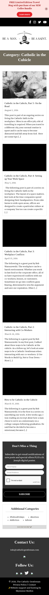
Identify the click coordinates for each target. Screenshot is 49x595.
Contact (32, 585)
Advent (28, 520)
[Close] (46, 8)
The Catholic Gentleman (24, 37)
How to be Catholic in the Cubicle (21, 399)
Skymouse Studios (24, 591)
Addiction (14, 520)
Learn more (24, 14)
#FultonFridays (17, 517)
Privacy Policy (20, 585)
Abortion (34, 517)
